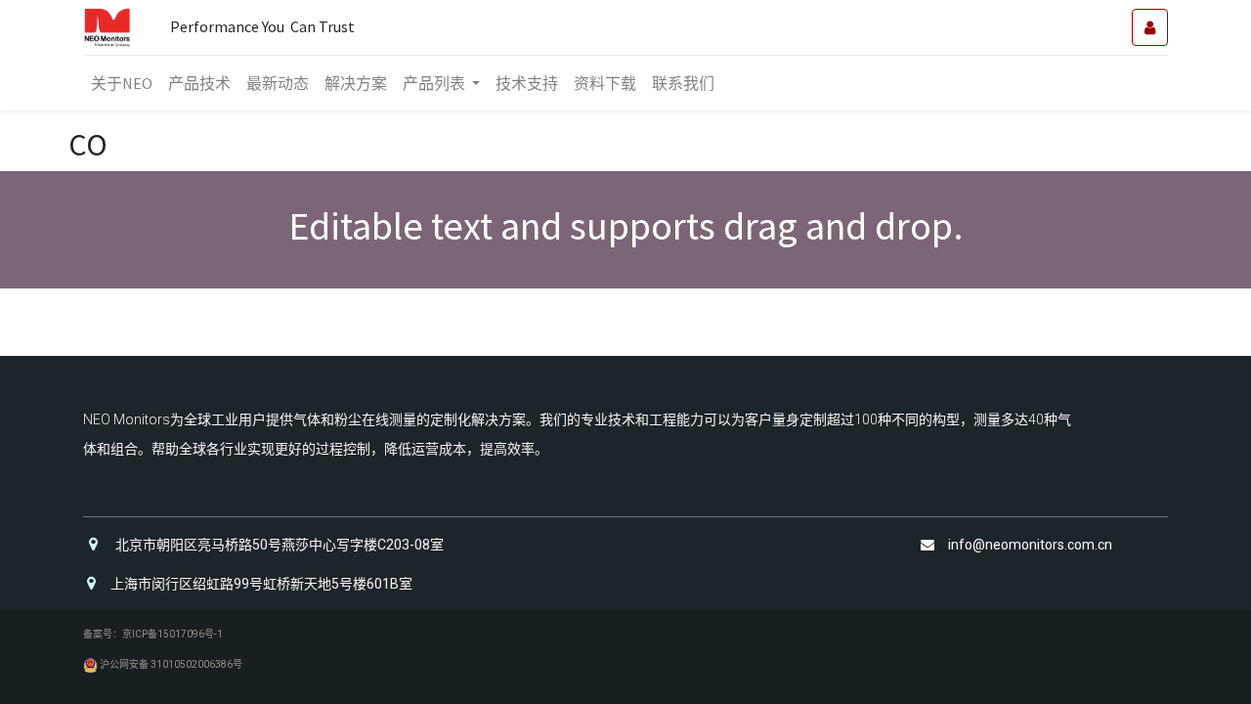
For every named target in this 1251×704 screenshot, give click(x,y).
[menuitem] (121, 83)
